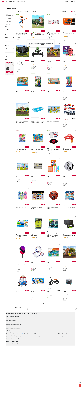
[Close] (53, 41)
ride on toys (18, 339)
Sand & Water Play (8, 18)
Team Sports (8, 24)
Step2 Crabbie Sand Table (67, 149)
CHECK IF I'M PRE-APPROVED (9, 72)
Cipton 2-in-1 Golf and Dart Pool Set (52, 263)
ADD (27, 90)
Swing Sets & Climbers (9, 15)
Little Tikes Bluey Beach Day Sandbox (53, 121)
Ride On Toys (8, 23)
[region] (41, 43)
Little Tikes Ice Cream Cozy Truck (21, 293)
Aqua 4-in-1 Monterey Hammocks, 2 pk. (69, 207)
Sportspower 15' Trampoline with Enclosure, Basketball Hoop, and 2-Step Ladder (22, 64)
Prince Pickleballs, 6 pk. (35, 235)
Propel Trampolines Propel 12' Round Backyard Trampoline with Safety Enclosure (69, 294)
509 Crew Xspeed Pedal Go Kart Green (37, 62)
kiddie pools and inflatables (20, 333)
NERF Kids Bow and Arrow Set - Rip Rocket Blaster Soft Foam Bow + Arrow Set (22, 34)
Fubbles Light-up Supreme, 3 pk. (21, 149)
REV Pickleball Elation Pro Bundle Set (69, 235)
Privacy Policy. (42, 44)
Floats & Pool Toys (8, 21)
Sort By (63, 11)
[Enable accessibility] (80, 382)
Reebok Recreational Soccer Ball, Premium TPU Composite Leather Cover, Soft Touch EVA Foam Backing (69, 179)
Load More (44, 304)
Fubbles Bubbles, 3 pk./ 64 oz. (21, 207)
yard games (28, 329)
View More (74, 118)
